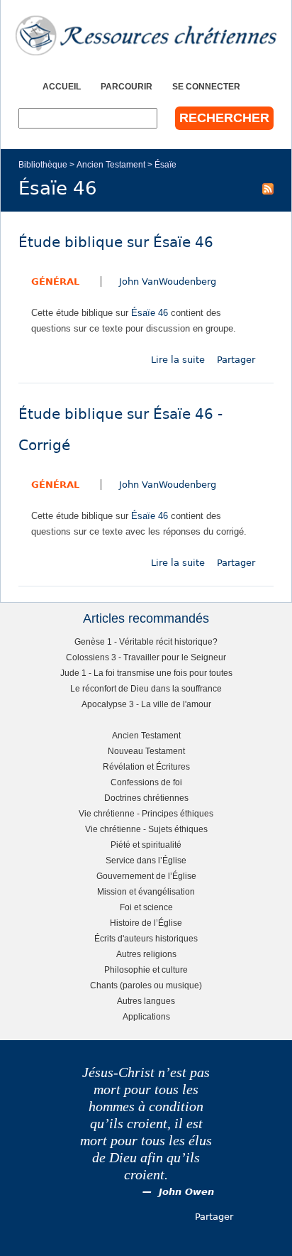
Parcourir (126, 86)
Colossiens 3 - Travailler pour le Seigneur (146, 657)
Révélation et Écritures (146, 766)
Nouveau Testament (146, 750)
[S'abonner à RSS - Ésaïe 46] (268, 188)
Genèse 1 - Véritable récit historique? (146, 641)
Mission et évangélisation (146, 891)
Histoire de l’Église (146, 922)
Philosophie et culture (146, 969)
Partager (236, 359)
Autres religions (146, 954)
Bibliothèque (42, 164)
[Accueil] (146, 35)
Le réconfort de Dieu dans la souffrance (146, 688)
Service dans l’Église (146, 860)
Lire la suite (178, 359)
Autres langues (146, 1000)
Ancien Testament (111, 164)
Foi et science (146, 907)
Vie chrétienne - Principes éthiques (146, 813)
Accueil (62, 86)
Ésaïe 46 (149, 312)
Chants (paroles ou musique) (146, 985)
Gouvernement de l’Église (146, 875)
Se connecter (206, 86)
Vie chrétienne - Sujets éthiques (146, 829)
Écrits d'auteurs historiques (146, 938)
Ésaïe (165, 164)
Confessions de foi (146, 782)
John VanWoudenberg (167, 281)
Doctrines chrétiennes (146, 797)
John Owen (186, 1191)
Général (55, 281)
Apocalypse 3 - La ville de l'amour (146, 704)
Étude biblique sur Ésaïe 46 (115, 242)
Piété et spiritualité (146, 844)
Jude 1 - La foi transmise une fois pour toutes (146, 672)
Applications (146, 1016)
